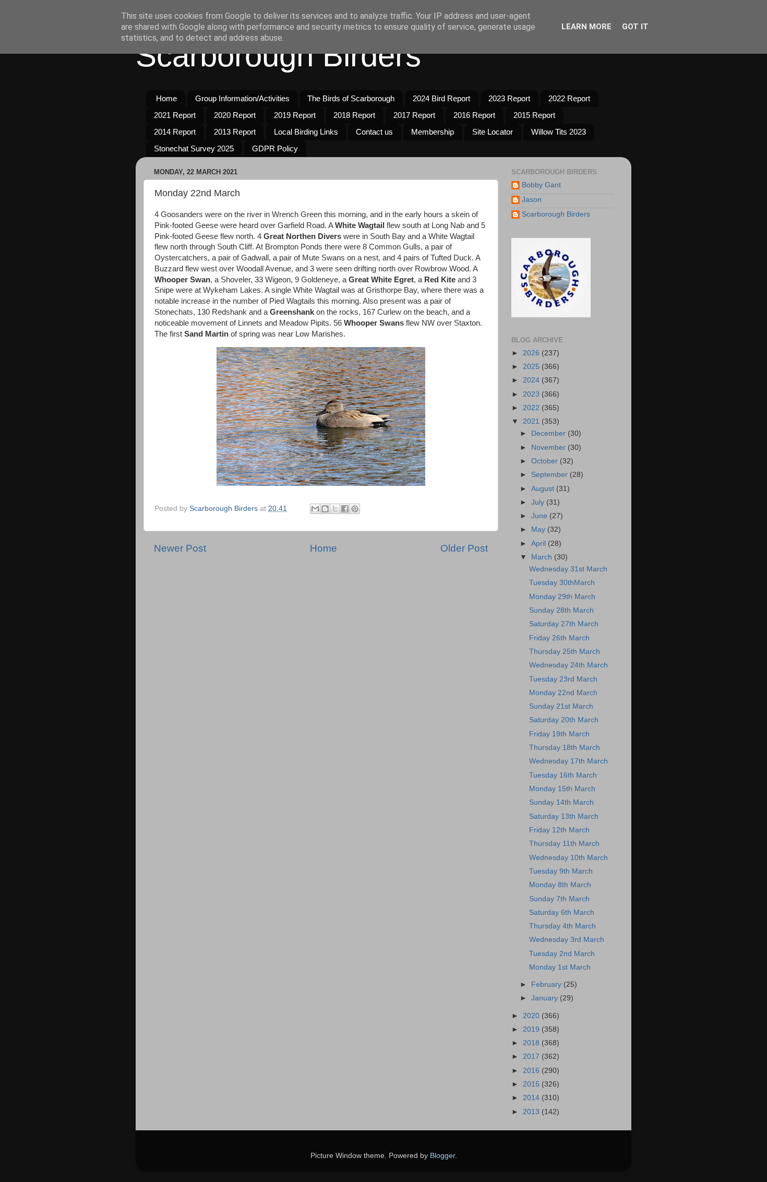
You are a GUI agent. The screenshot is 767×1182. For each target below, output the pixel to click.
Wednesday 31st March (568, 569)
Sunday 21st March (561, 706)
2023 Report (509, 98)
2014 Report (175, 131)
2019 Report (295, 115)
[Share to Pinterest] (355, 509)
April (539, 543)
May (539, 529)
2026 (532, 353)
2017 (532, 1056)
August (543, 489)
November (549, 447)
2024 (532, 380)
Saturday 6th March (561, 912)
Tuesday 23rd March (563, 679)
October (545, 461)
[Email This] (315, 509)
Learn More (586, 26)
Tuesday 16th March (563, 775)
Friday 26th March (559, 638)
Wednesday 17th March (568, 761)
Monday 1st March (560, 967)
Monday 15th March (562, 789)
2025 (532, 367)
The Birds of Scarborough (350, 98)
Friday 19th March (559, 734)
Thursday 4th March (562, 926)
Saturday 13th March (563, 816)
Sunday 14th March (561, 802)
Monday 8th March (560, 885)
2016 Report (474, 115)
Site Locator (492, 131)
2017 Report (414, 115)
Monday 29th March (562, 597)
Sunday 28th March (561, 610)
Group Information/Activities (242, 98)
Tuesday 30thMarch (562, 583)
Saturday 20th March (563, 720)
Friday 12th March (559, 830)
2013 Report (235, 131)
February (547, 984)
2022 (532, 408)
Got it (635, 26)
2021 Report (175, 115)
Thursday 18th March (564, 747)
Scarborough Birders (278, 55)
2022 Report (569, 98)
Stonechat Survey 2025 (194, 148)
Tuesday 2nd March (562, 954)
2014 (532, 1098)
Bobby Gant (541, 185)
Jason (532, 200)
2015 (532, 1084)
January (545, 998)
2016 (532, 1070)
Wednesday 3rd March (566, 940)
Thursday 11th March (564, 843)
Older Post (464, 548)
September (550, 475)
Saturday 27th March (563, 624)
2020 (532, 1016)
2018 (532, 1043)
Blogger (442, 1156)
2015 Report (534, 115)
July (538, 502)
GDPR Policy (275, 148)
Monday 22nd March (563, 693)
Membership (432, 131)
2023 (532, 394)
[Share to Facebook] (345, 509)
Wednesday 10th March (568, 858)
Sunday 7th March (559, 899)
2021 (532, 421)
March (542, 557)
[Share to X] (335, 509)
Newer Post (180, 548)
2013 (532, 1112)
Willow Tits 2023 (558, 131)
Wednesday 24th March (568, 665)
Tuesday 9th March (561, 871)
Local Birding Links (306, 131)
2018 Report (354, 115)
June (540, 516)
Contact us (374, 131)
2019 (532, 1029)
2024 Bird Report (441, 98)
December (549, 433)
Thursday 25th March (564, 651)
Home (166, 98)
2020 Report (235, 115)
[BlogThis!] (325, 509)
